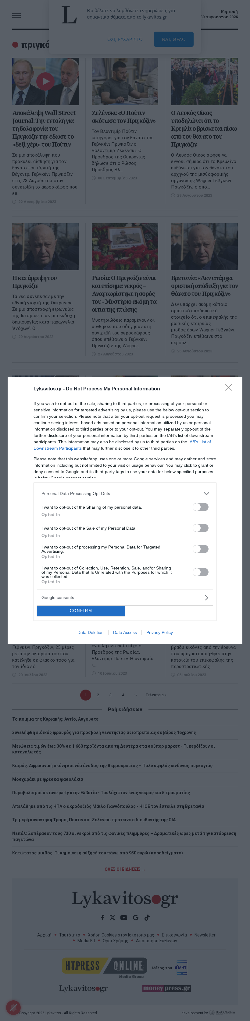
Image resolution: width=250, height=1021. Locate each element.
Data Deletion (90, 632)
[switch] (201, 507)
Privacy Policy (159, 632)
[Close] (230, 389)
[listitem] (125, 493)
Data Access (125, 632)
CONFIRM (81, 610)
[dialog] (125, 510)
